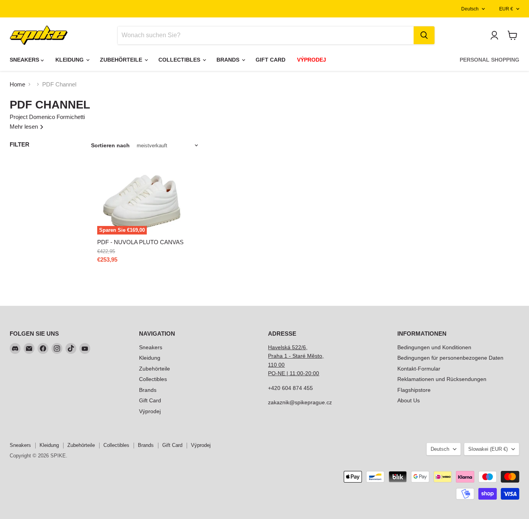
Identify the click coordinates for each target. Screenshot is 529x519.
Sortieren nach (110, 145)
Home (17, 84)
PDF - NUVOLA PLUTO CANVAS (140, 242)
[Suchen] (424, 35)
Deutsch (470, 9)
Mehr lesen (25, 126)
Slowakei (488, 449)
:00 (315, 373)
